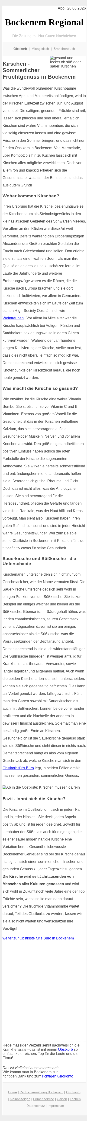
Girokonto (73, 1092)
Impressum (56, 1105)
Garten (62, 1099)
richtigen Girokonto (57, 1076)
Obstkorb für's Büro (18, 768)
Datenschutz (35, 1105)
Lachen (75, 1099)
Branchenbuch (64, 49)
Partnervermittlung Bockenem (41, 1092)
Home (12, 1092)
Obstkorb (65, 1049)
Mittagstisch (40, 49)
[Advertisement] (43, 992)
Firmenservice (43, 1099)
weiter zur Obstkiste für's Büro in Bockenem (38, 938)
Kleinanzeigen (20, 1099)
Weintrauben (13, 318)
